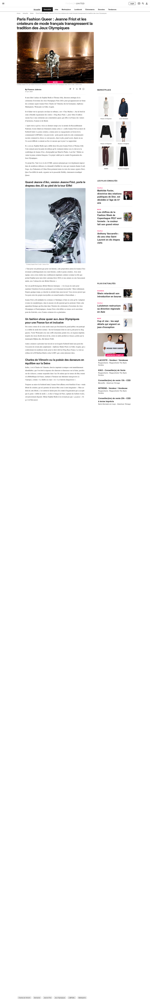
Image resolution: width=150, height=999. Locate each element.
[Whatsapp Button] (83, 89)
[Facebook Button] (73, 89)
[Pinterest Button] (80, 89)
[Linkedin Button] (77, 89)
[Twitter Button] (70, 89)
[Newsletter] (139, 3)
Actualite (25, 13)
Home (19, 13)
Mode (32, 13)
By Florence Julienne (33, 89)
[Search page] (143, 3)
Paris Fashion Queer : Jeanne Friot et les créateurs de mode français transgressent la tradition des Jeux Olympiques (71, 13)
